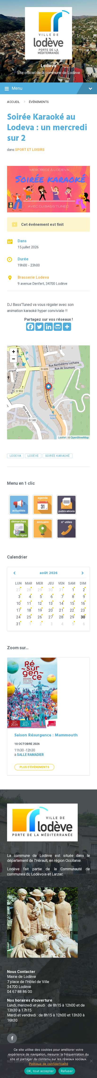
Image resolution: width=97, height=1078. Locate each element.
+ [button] (13, 352)
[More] (67, 327)
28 (29, 590)
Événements (39, 102)
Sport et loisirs (29, 150)
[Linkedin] (48, 327)
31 (61, 590)
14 (61, 603)
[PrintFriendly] (58, 327)
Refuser (67, 1071)
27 (18, 590)
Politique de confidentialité (48, 1064)
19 (40, 610)
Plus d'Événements (34, 767)
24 (18, 617)
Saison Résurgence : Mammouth (46, 735)
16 (83, 603)
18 (29, 610)
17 (18, 610)
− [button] (13, 359)
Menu (17, 88)
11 (29, 603)
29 (40, 590)
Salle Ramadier (30, 755)
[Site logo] (48, 58)
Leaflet (62, 437)
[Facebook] (30, 327)
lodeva (15, 455)
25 (29, 617)
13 (50, 603)
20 (50, 610)
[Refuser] (91, 1060)
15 (72, 603)
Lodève (49, 66)
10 (18, 603)
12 (40, 603)
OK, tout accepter (40, 1071)
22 (72, 610)
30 (50, 590)
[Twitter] (39, 327)
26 (40, 617)
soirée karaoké (57, 455)
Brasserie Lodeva (33, 277)
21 (61, 610)
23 (83, 610)
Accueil (13, 102)
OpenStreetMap (80, 437)
